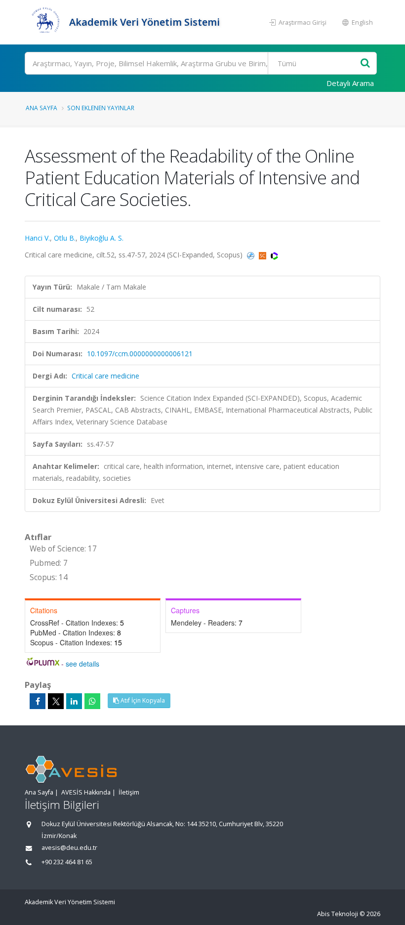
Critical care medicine (105, 375)
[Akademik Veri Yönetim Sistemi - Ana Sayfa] (46, 22)
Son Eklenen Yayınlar (100, 108)
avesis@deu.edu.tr (69, 847)
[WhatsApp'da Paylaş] (92, 701)
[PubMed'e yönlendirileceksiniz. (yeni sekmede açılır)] (251, 254)
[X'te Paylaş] (56, 701)
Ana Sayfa (41, 108)
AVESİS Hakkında (86, 792)
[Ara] (365, 63)
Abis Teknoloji (337, 914)
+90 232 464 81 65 (66, 862)
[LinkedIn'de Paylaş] (74, 701)
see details (82, 664)
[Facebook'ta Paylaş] (37, 701)
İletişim (129, 792)
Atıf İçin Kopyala (142, 700)
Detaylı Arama (350, 83)
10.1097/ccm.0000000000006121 (140, 353)
